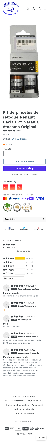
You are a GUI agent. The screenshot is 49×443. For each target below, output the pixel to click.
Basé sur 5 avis (10, 247)
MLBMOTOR (26, 422)
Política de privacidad (24, 409)
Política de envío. (36, 401)
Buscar (16, 396)
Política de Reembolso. (17, 405)
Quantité (7, 149)
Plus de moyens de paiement (24, 174)
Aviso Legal (37, 405)
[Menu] (44, 9)
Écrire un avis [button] (23, 251)
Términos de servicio (25, 413)
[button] (9, 130)
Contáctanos (29, 396)
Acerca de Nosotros (14, 401)
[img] (17, 286)
